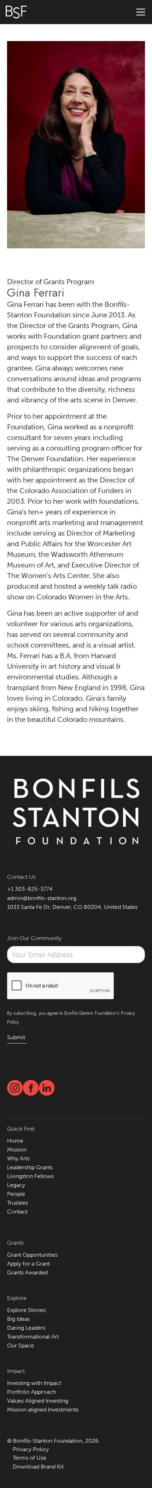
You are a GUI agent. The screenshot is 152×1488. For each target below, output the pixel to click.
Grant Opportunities (32, 1254)
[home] (16, 12)
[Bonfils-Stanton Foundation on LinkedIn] (47, 1088)
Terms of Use (29, 1457)
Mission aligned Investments (42, 1409)
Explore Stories (26, 1310)
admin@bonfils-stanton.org (41, 898)
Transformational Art (33, 1336)
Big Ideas (18, 1319)
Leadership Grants (30, 1167)
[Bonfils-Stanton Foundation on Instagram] (15, 1088)
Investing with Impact (34, 1383)
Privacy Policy (31, 1449)
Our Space (20, 1345)
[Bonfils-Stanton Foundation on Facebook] (31, 1088)
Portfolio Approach (31, 1391)
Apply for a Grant (28, 1263)
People (16, 1193)
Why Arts (18, 1158)
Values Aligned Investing (37, 1400)
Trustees (17, 1202)
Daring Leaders (26, 1327)
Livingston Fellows (30, 1176)
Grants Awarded (27, 1272)
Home (15, 1140)
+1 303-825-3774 (30, 889)
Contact (17, 1211)
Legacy (16, 1185)
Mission (17, 1149)
